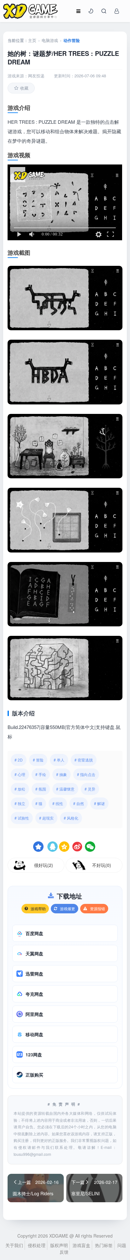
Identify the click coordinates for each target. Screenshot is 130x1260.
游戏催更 (67, 908)
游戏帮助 (38, 908)
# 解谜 (99, 803)
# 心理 (20, 774)
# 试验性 (22, 818)
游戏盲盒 (81, 1245)
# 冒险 (38, 759)
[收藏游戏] (38, 846)
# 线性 (57, 803)
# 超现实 (46, 818)
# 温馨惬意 (65, 788)
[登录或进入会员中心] (116, 11)
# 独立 (20, 803)
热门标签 (104, 1245)
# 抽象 (61, 774)
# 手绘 (40, 774)
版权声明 (59, 1245)
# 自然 (78, 803)
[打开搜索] (103, 11)
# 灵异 (90, 788)
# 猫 (38, 803)
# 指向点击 (86, 774)
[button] (91, 11)
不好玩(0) (101, 865)
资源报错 (97, 908)
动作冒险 (71, 40)
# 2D (19, 759)
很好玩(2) (43, 865)
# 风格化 (71, 818)
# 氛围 (40, 788)
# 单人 (59, 759)
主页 (32, 40)
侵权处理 (36, 1245)
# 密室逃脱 (83, 759)
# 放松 (20, 788)
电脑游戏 (50, 40)
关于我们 (14, 1245)
